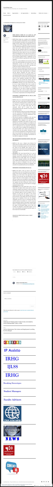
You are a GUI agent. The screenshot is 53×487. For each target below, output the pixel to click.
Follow (40, 50)
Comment (32, 306)
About (8, 13)
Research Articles (7, 15)
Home (4, 13)
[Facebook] (39, 26)
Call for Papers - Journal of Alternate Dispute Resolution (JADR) (45, 206)
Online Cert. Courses (43, 13)
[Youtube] (48, 482)
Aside (4, 40)
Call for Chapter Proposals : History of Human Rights (44, 216)
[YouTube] (48, 26)
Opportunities (15, 13)
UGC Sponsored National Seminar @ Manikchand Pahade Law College (45, 210)
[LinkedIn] (39, 29)
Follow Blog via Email (42, 40)
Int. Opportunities (24, 13)
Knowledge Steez (7, 7)
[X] (42, 26)
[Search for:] (43, 98)
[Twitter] (46, 482)
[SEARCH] (49, 98)
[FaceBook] (42, 482)
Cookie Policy (23, 485)
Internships (33, 13)
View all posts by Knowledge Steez (28, 283)
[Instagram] (45, 26)
